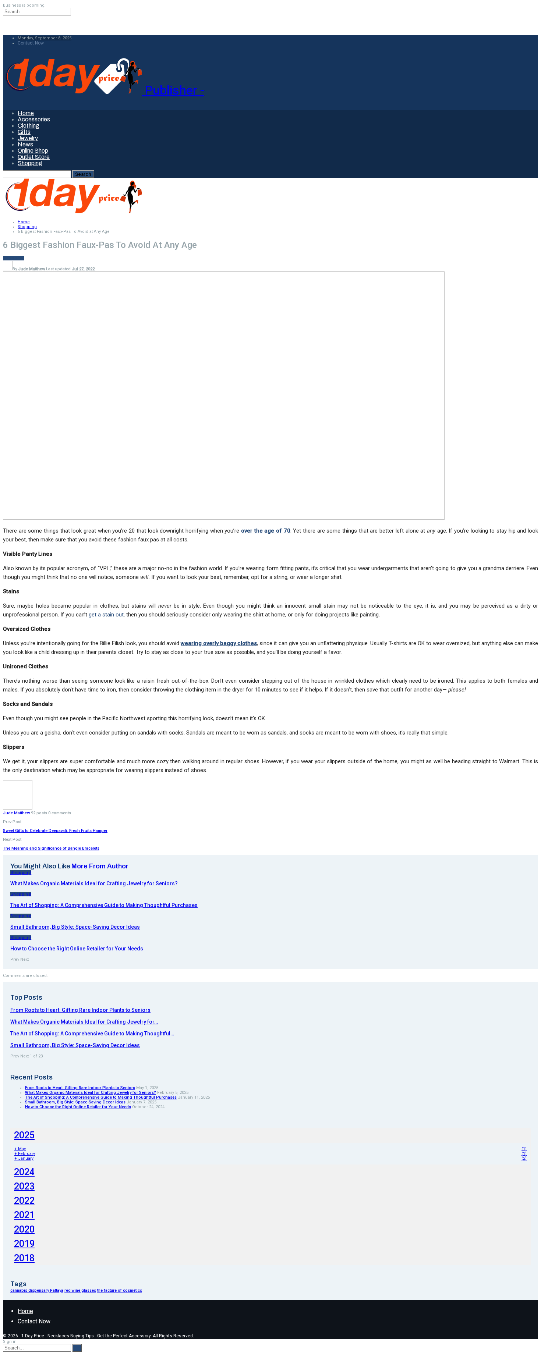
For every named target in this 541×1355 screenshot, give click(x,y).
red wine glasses (80, 1290)
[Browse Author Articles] (17, 808)
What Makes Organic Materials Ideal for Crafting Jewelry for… (84, 1022)
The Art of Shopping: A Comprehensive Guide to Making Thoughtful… (92, 1033)
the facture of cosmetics (119, 1290)
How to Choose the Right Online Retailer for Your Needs (78, 1107)
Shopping (30, 163)
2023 (24, 1186)
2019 (24, 1243)
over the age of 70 (265, 530)
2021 (24, 1215)
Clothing (28, 125)
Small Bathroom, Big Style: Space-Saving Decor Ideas (75, 1045)
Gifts (24, 132)
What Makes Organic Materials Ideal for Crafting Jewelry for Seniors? (90, 1092)
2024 (24, 1172)
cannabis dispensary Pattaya (36, 1290)
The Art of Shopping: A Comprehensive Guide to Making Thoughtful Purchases (101, 1097)
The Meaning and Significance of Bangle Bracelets (51, 848)
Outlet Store (34, 157)
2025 (24, 1135)
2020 (24, 1229)
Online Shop (33, 150)
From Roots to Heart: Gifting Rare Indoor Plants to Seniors (80, 1010)
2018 (24, 1258)
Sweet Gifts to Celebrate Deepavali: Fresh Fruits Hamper (55, 830)
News (25, 144)
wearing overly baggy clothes (219, 643)
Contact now (31, 43)
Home (26, 113)
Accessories (34, 119)
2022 (24, 1200)
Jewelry (28, 138)
